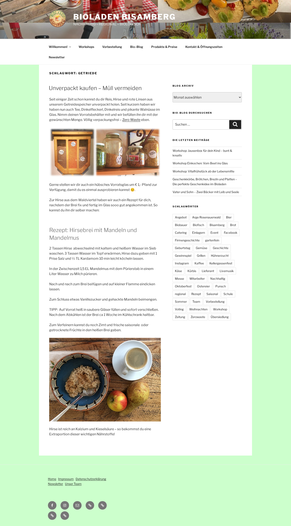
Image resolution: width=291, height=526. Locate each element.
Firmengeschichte (187, 240)
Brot (233, 225)
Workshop (220, 309)
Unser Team (73, 484)
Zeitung (180, 317)
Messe (179, 278)
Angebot (181, 217)
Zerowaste (198, 317)
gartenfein (212, 240)
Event (214, 232)
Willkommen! (58, 47)
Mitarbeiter (197, 278)
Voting (179, 309)
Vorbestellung (112, 47)
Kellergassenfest (220, 263)
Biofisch (198, 225)
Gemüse (201, 248)
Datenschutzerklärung (91, 479)
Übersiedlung (220, 317)
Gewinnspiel (183, 255)
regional (180, 294)
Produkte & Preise (164, 47)
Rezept (196, 294)
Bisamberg (217, 225)
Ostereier (203, 286)
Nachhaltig (217, 278)
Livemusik (227, 271)
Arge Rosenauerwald (206, 217)
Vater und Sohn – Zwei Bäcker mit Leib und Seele (206, 192)
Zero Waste (131, 120)
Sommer (181, 301)
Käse (178, 271)
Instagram (182, 263)
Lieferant (208, 271)
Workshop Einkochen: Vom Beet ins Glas (200, 163)
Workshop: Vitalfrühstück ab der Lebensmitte (203, 171)
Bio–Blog (136, 47)
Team (196, 301)
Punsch (220, 286)
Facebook (230, 232)
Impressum (66, 479)
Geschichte (220, 248)
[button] (102, 505)
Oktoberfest (183, 286)
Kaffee (199, 263)
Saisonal (212, 294)
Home (52, 479)
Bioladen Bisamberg (124, 16)
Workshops (86, 47)
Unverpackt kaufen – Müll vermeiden (95, 88)
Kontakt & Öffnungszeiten (203, 47)
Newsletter (57, 57)
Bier (229, 217)
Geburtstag (182, 248)
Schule (228, 294)
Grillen (201, 255)
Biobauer (181, 225)
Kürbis (191, 271)
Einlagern (198, 232)
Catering (181, 232)
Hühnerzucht (220, 255)
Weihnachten (198, 309)
